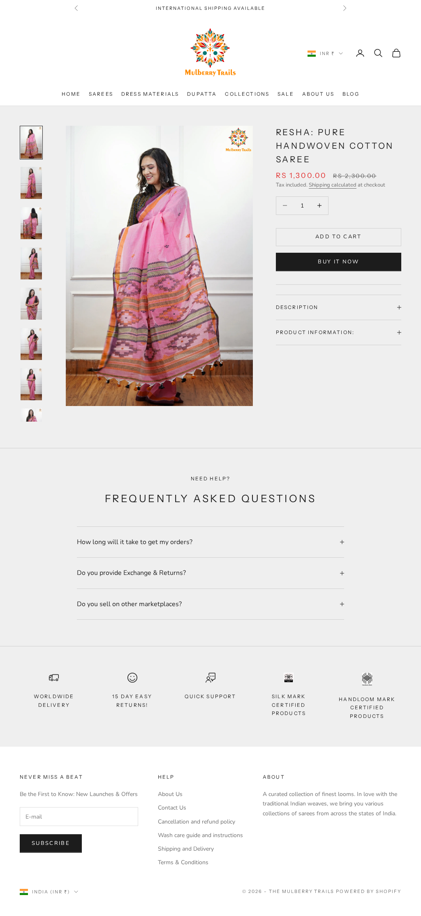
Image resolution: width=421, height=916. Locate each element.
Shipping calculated (332, 185)
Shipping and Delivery (186, 849)
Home (71, 94)
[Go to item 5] (31, 304)
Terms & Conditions (183, 862)
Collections (247, 94)
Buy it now (338, 261)
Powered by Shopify (368, 891)
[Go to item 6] (31, 344)
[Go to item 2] (31, 183)
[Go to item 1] (31, 142)
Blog (350, 94)
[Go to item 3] (31, 223)
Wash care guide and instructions (200, 835)
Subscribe (51, 843)
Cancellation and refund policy (196, 822)
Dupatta (202, 94)
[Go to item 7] (31, 384)
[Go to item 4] (31, 263)
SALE (286, 94)
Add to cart (338, 236)
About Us (318, 94)
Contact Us (172, 808)
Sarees (101, 94)
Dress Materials (150, 94)
